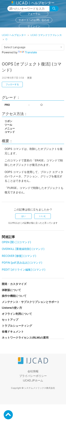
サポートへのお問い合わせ (34, 19)
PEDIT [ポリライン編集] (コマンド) (23, 269)
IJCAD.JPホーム (33, 380)
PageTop (8, 414)
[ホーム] (33, 363)
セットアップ (10, 319)
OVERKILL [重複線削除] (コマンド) (23, 249)
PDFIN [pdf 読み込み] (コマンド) (22, 262)
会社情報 (32, 371)
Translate (31, 52)
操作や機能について (14, 296)
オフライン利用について (17, 313)
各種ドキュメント (13, 331)
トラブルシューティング (17, 325)
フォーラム (33, 13)
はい (23, 216)
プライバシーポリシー (33, 376)
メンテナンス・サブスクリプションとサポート (31, 302)
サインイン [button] (33, 26)
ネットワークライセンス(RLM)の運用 (25, 337)
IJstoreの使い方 (12, 307)
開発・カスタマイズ (14, 284)
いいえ (42, 216)
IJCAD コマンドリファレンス (46, 35)
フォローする (12, 84)
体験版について (11, 290)
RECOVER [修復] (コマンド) (19, 256)
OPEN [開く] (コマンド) (16, 242)
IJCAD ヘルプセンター (14, 35)
